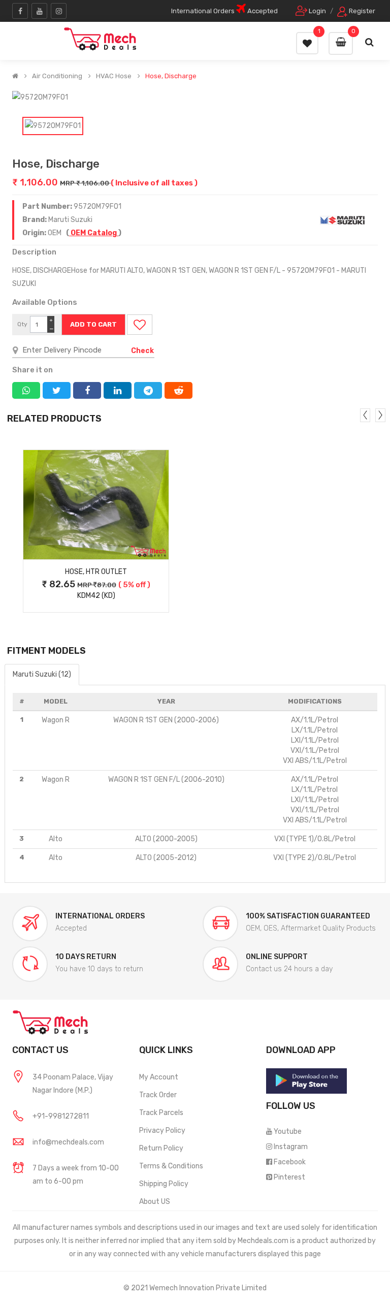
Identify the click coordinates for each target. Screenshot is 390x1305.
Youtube (288, 1131)
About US (154, 1201)
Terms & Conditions (171, 1166)
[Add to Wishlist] (139, 324)
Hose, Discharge (171, 76)
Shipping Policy (163, 1184)
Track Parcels (161, 1112)
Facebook (290, 1162)
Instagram (291, 1146)
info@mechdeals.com (68, 1142)
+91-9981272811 (60, 1116)
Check (142, 350)
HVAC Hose (114, 76)
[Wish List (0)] (307, 43)
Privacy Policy (162, 1130)
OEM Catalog (93, 233)
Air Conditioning (57, 76)
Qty (22, 324)
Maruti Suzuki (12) (42, 674)
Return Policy (161, 1148)
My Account (158, 1077)
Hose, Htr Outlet (96, 571)
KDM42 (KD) (96, 595)
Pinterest (289, 1177)
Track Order (158, 1095)
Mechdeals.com (263, 1240)
